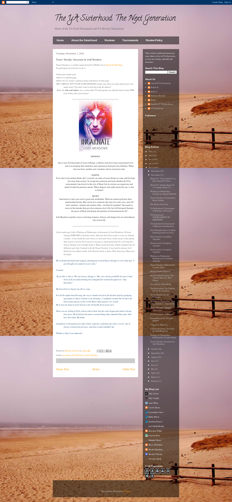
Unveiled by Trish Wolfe (160, 284)
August (154, 357)
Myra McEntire (156, 444)
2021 (151, 151)
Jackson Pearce (155, 421)
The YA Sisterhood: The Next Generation (115, 19)
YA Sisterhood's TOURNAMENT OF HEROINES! (160, 217)
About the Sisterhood (84, 40)
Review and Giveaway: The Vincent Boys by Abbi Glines (162, 278)
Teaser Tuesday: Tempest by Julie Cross (162, 309)
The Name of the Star (159, 204)
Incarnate (67, 355)
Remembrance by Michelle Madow (161, 319)
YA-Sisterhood (157, 108)
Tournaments (130, 40)
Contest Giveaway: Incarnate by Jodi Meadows (162, 330)
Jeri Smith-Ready (156, 426)
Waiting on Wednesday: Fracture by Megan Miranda (163, 192)
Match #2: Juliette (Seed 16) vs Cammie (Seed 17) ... (162, 186)
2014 (151, 155)
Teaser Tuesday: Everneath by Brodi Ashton (163, 199)
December (155, 170)
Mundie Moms (155, 440)
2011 (151, 167)
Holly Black (154, 416)
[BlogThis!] (101, 351)
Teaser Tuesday (91, 355)
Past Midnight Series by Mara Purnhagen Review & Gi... (162, 231)
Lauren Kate (154, 435)
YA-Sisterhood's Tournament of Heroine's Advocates (162, 209)
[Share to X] (104, 351)
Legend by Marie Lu (159, 324)
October (154, 349)
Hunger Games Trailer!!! (160, 271)
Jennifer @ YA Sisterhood (162, 104)
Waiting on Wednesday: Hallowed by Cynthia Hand (163, 336)
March (154, 377)
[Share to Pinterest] (110, 351)
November (155, 174)
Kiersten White (155, 430)
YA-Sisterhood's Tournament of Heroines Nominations (162, 225)
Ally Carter (154, 393)
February (155, 381)
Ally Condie (154, 398)
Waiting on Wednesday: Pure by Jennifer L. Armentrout (162, 302)
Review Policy (154, 40)
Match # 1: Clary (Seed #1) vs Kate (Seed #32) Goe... (163, 179)
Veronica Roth (155, 458)
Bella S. (154, 91)
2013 (151, 159)
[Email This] (98, 351)
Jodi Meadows (78, 355)
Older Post (129, 369)
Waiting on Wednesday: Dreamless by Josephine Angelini (161, 258)
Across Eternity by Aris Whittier (160, 296)
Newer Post (62, 369)
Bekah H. (155, 87)
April (153, 372)
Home (60, 40)
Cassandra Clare (156, 412)
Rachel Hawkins (156, 449)
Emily (153, 100)
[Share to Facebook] (107, 351)
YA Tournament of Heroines (162, 314)
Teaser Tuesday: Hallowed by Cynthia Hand (162, 266)
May (153, 369)
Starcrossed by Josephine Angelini (161, 238)
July (153, 360)
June (153, 365)
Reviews (110, 40)
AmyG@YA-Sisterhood (161, 83)
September (156, 353)
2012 (151, 163)
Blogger (127, 491)
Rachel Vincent (155, 453)
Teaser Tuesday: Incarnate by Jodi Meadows (162, 342)
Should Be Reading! (114, 64)
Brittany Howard (158, 96)
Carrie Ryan (154, 407)
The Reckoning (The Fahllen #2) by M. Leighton (162, 289)
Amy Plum (153, 402)
